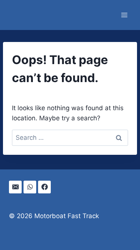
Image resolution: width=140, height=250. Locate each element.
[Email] (15, 187)
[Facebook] (44, 187)
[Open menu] (124, 15)
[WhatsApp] (30, 187)
